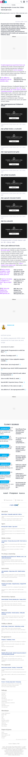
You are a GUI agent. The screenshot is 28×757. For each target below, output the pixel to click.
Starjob (2, 732)
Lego (2, 717)
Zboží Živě (3, 694)
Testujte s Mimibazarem (5, 713)
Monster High (3, 714)
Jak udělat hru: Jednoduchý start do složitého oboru (20, 79)
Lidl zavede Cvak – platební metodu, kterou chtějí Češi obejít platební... (12, 590)
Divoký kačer (11, 626)
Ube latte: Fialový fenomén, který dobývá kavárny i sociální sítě (12, 616)
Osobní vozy (3, 695)
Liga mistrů (14, 526)
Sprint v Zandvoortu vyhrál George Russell (9, 577)
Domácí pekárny (15, 612)
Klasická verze (9, 500)
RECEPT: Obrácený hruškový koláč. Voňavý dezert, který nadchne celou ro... (13, 564)
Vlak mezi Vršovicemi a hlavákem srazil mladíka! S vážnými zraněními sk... (12, 550)
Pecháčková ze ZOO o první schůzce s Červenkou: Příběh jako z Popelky (13, 547)
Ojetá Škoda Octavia (5, 705)
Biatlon (10, 526)
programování (12, 338)
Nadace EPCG (23, 599)
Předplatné (13, 493)
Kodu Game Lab (15, 340)
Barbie (2, 716)
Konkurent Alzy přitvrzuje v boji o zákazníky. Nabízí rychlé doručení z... (13, 602)
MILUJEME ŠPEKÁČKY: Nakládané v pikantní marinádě (11, 559)
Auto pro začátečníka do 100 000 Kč (8, 702)
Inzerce (22, 493)
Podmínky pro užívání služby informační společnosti (13, 750)
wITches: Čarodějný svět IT (8, 355)
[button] (27, 1)
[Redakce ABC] (3, 329)
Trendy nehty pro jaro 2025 (14, 540)
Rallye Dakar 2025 (13, 571)
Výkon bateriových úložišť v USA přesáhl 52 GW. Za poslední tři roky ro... (13, 592)
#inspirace (3, 639)
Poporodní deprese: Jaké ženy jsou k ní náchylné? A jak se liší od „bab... (13, 657)
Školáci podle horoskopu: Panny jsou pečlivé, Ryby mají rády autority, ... (12, 562)
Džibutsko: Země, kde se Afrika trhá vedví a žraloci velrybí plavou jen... (13, 630)
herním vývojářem (18, 70)
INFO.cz (20, 514)
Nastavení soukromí (9, 752)
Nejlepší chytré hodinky (6, 583)
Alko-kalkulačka (5, 571)
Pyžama (2, 718)
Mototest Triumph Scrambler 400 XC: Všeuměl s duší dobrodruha (13, 574)
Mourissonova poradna (6, 667)
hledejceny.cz (3, 692)
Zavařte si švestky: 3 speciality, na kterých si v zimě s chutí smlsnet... (12, 618)
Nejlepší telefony (16, 583)
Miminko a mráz (20, 556)
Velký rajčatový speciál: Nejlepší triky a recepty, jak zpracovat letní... (13, 619)
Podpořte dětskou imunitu (7, 652)
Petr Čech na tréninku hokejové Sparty (8, 686)
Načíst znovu (14, 118)
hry (2, 338)
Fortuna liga (18, 681)
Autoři (5, 493)
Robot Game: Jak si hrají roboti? (10, 364)
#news (13, 639)
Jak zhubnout (4, 540)
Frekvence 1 (3, 736)
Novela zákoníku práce (14, 599)
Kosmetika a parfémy (5, 720)
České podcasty (4, 733)
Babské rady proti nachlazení (19, 652)
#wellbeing (9, 639)
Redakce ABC (10, 325)
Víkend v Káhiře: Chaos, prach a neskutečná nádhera (11, 628)
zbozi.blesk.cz (4, 698)
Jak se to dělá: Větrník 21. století (10, 378)
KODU (19, 338)
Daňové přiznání (5, 599)
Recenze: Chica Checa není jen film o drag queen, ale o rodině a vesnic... (13, 645)
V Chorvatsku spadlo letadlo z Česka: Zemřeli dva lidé (11, 520)
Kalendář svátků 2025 (13, 514)
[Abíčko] (3, 3)
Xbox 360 (18, 88)
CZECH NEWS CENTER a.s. (16, 746)
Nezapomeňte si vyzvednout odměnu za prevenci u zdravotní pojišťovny (12, 661)
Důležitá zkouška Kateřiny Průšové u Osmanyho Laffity (11, 683)
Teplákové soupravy (5, 721)
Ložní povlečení (4, 724)
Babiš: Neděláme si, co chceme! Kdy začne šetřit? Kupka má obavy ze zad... (13, 545)
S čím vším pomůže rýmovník (7, 654)
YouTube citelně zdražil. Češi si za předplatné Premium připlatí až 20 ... (13, 588)
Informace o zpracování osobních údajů (12, 751)
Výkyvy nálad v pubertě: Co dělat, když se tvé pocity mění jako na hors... (13, 675)
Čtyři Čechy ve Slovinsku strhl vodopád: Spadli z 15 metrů (12, 518)
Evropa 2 (3, 737)
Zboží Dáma (3, 697)
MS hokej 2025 (4, 526)
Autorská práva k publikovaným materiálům (14, 749)
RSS (18, 743)
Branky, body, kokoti (10, 681)
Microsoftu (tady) (5, 250)
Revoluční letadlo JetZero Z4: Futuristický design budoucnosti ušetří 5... (13, 672)
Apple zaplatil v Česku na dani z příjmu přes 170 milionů (11, 603)
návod (22, 338)
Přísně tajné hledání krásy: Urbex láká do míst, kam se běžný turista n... (13, 633)
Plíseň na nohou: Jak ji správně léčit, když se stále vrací (11, 658)
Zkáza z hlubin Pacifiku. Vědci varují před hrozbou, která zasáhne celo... (13, 606)
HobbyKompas (4, 701)
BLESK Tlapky (4, 626)
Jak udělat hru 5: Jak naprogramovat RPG (13, 389)
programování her (6, 340)
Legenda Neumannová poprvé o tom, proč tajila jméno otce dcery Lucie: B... (13, 532)
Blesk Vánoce (4, 514)
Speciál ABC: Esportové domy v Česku (12, 382)
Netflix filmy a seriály (19, 626)
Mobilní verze (20, 500)
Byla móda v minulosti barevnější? (7, 646)
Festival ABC (19, 667)
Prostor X (3, 681)
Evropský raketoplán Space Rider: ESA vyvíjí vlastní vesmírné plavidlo (12, 670)
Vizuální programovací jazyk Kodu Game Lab (13, 65)
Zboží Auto (3, 704)
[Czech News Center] (16, 505)
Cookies (21, 751)
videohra (5, 338)
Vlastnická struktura (17, 752)
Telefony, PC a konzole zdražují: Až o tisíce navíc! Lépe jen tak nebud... (12, 517)
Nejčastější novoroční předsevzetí (8, 556)
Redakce (15, 743)
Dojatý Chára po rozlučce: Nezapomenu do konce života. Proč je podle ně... (13, 529)
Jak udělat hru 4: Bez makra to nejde (11, 386)
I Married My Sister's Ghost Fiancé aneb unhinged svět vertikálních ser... (13, 642)
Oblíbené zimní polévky (6, 612)
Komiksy (14, 667)
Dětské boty (3, 723)
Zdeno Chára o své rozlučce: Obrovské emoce (10, 685)
